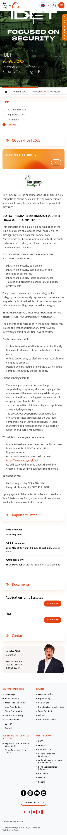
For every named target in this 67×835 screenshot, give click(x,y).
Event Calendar (12, 698)
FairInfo (41, 715)
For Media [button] (55, 91)
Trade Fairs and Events (15, 703)
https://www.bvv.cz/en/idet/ (22, 460)
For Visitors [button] (38, 91)
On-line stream (12, 719)
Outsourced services (47, 719)
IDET (7, 102)
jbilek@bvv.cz (13, 668)
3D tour (8, 724)
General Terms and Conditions (46, 755)
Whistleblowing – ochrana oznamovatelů (50, 761)
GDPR (40, 741)
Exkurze (41, 777)
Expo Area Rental (13, 707)
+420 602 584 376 (14, 664)
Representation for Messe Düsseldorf (17, 744)
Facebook (23, 793)
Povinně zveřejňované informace (48, 768)
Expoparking (44, 698)
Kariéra (41, 782)
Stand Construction (14, 711)
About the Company (14, 715)
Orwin (16, 830)
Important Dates (16, 114)
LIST (56, 162)
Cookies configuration (12, 821)
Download (53, 603)
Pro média (43, 773)
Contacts (9, 728)
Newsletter (32, 803)
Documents (13, 119)
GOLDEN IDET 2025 (16, 109)
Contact (11, 124)
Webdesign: (8, 830)
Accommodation (45, 694)
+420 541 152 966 (14, 661)
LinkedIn (43, 793)
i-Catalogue (43, 703)
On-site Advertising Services (51, 707)
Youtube (37, 793)
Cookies (41, 745)
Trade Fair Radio (45, 711)
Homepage (10, 694)
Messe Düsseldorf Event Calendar (16, 751)
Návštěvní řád (44, 749)
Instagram (30, 793)
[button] (45, 5)
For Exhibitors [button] (19, 91)
